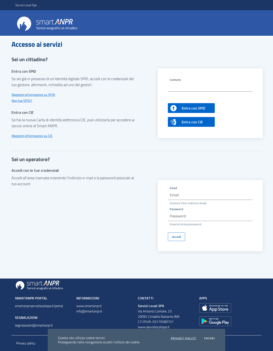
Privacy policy (25, 343)
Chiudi (209, 338)
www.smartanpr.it (89, 305)
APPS (203, 298)
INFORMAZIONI (87, 298)
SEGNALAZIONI (26, 317)
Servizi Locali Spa (26, 5)
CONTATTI (145, 298)
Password (176, 209)
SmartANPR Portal (31, 298)
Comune (175, 79)
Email (173, 188)
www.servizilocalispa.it (154, 326)
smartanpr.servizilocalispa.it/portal (39, 305)
